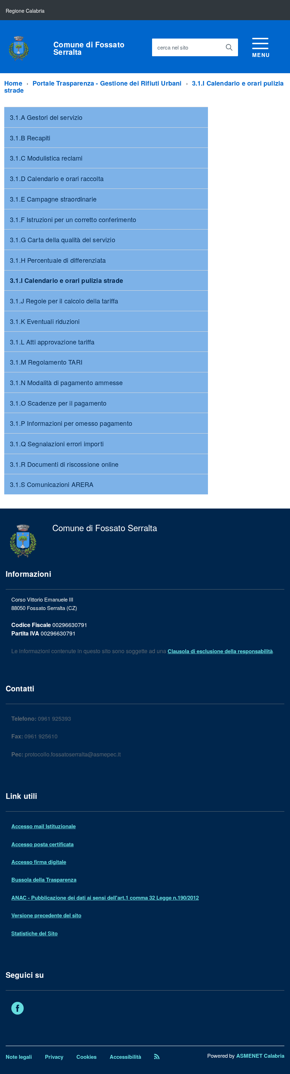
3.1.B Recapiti (30, 137)
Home (13, 83)
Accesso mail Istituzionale (43, 826)
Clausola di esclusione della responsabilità (220, 651)
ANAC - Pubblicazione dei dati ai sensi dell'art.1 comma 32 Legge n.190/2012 (105, 897)
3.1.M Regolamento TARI (46, 361)
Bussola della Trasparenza (43, 879)
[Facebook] (17, 1009)
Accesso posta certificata (42, 844)
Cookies (86, 1057)
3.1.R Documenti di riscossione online (64, 464)
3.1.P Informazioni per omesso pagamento (71, 423)
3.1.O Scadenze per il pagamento (58, 402)
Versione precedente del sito (46, 915)
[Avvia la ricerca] (229, 47)
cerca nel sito (172, 47)
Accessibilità (125, 1057)
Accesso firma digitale (38, 862)
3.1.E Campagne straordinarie (53, 198)
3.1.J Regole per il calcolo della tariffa (64, 300)
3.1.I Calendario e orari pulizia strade (66, 280)
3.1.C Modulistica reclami (46, 157)
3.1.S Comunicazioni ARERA (52, 484)
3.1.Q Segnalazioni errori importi (57, 443)
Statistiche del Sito (34, 933)
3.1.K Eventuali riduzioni (45, 321)
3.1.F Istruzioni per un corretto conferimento (73, 219)
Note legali (19, 1057)
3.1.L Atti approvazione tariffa (52, 341)
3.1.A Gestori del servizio (46, 117)
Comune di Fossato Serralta (88, 48)
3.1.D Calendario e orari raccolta (57, 178)
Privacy (54, 1057)
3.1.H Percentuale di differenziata (58, 260)
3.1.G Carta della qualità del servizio (62, 239)
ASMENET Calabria (260, 1056)
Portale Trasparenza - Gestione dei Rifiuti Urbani (107, 83)
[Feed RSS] (157, 1057)
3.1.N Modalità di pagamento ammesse (66, 382)
